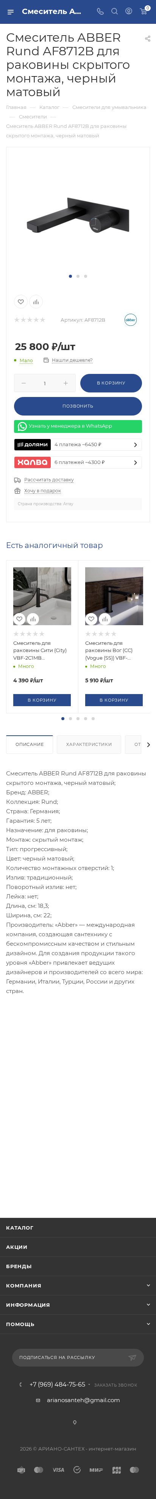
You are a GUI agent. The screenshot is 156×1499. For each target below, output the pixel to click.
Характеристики (89, 744)
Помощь (20, 1324)
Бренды (19, 1266)
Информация (28, 1305)
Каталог (20, 1228)
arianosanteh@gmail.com (83, 1400)
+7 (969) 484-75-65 (57, 1385)
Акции (17, 1247)
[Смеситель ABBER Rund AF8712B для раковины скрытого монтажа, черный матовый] (78, 214)
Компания (23, 1286)
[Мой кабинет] (128, 12)
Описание (30, 744)
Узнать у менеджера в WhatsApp (70, 426)
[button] (70, 276)
